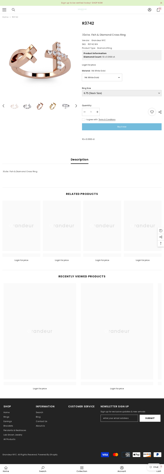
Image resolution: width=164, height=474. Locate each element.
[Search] (13, 10)
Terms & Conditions (106, 119)
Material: (93, 70)
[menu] (4, 10)
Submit (150, 418)
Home (5, 17)
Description (79, 159)
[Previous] (3, 105)
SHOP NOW (97, 2)
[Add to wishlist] (152, 112)
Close (161, 3)
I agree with (92, 119)
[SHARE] (159, 112)
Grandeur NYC (98, 40)
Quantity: (87, 105)
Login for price (89, 64)
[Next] (76, 105)
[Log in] (150, 10)
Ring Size (86, 88)
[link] (21, 255)
